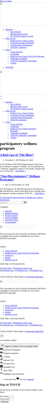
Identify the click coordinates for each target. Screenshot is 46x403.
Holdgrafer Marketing (34, 277)
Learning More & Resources (21, 45)
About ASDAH (16, 52)
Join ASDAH (15, 32)
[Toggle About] (42, 122)
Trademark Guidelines (18, 59)
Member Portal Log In (19, 34)
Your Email (4, 399)
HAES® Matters (11, 218)
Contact (13, 63)
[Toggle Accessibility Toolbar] (2, 336)
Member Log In (11, 260)
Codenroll (30, 379)
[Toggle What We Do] (42, 111)
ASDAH (8, 211)
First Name (4, 396)
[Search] (25, 202)
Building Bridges (11, 213)
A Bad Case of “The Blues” (17, 154)
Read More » (21, 171)
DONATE (9, 67)
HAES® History (11, 216)
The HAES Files (11, 220)
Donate (8, 258)
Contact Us (9, 255)
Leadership (14, 54)
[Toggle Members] (42, 102)
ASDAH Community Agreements (23, 61)
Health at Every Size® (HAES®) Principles (27, 56)
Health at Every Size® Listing (22, 41)
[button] (13, 29)
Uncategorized (10, 222)
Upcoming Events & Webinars (22, 43)
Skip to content (6, 1)
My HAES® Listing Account (21, 36)
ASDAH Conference (18, 47)
